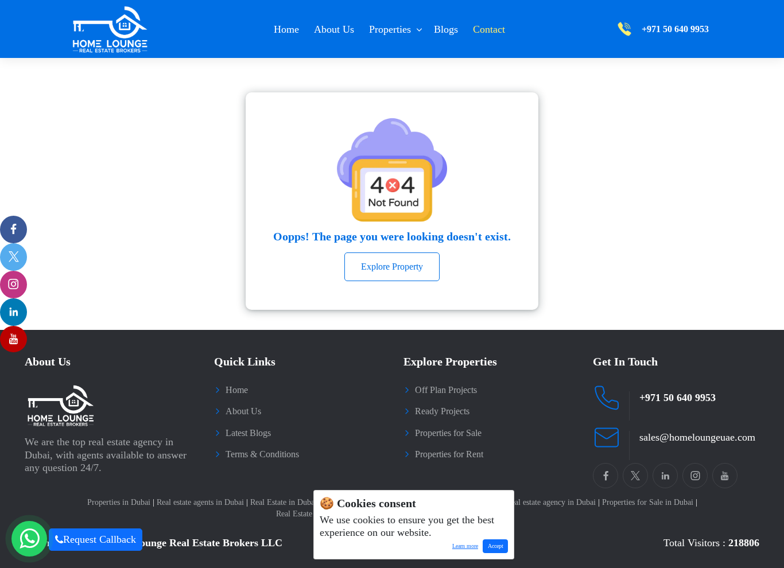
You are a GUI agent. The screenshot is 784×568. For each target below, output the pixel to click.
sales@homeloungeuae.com (697, 437)
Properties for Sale (448, 433)
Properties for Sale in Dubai (649, 502)
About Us (334, 29)
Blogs (446, 29)
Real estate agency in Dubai (553, 502)
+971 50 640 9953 (677, 397)
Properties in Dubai (120, 502)
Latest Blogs (248, 433)
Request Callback (99, 539)
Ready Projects (442, 411)
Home (286, 29)
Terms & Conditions (262, 454)
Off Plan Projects (446, 390)
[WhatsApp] (29, 539)
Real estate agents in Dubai (202, 502)
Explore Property (392, 266)
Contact (489, 29)
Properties (390, 29)
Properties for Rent (449, 454)
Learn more (462, 548)
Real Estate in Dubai (285, 502)
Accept (495, 546)
